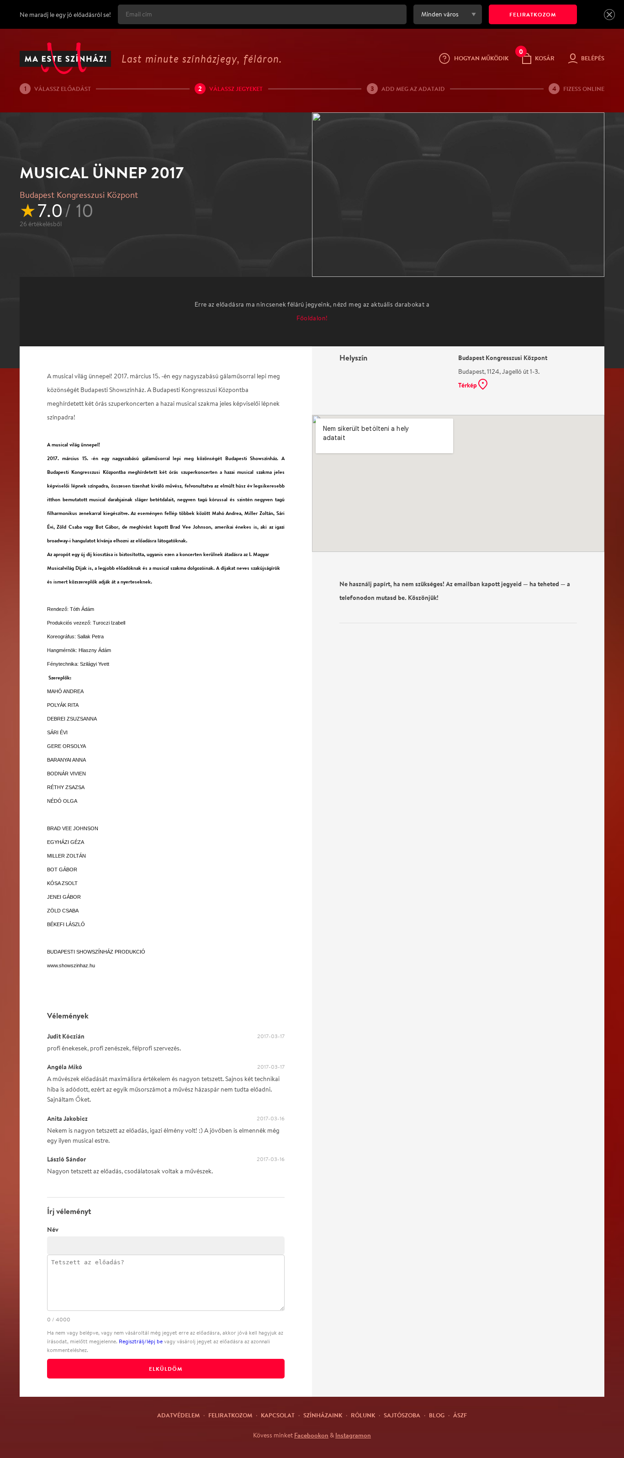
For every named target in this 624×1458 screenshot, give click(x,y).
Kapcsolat (278, 1415)
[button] (609, 14)
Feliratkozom (230, 1415)
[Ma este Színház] (65, 58)
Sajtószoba (402, 1415)
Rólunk (363, 1415)
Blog (436, 1415)
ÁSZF (460, 1415)
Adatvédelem (178, 1415)
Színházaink (322, 1415)
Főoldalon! (312, 318)
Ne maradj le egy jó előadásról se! (65, 15)
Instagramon (353, 1435)
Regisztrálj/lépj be (141, 1341)
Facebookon (311, 1435)
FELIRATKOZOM (532, 14)
